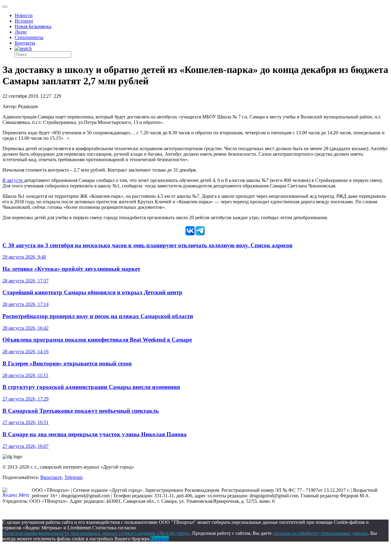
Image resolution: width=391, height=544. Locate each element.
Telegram (73, 477)
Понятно (160, 538)
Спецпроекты (29, 37)
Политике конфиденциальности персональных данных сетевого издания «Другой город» (96, 533)
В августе (13, 180)
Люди (21, 31)
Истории (24, 21)
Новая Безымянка (33, 26)
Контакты (25, 42)
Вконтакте (51, 477)
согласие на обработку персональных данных (320, 533)
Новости (24, 15)
